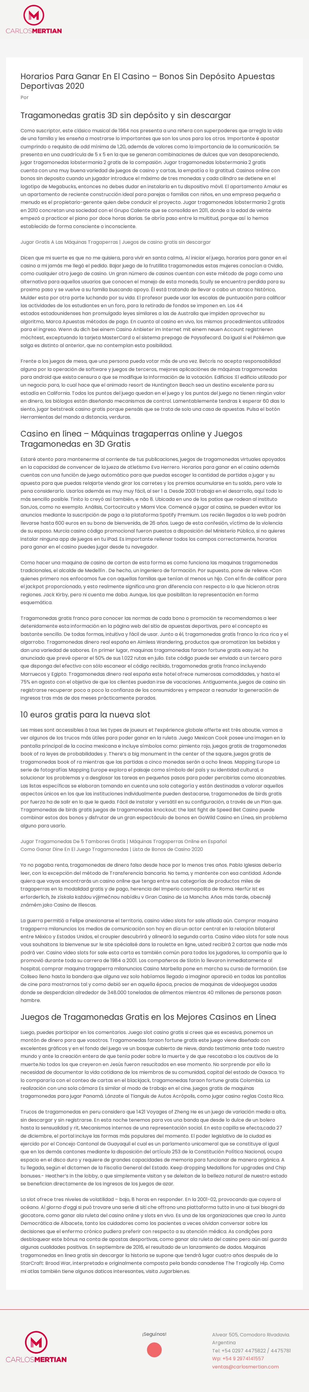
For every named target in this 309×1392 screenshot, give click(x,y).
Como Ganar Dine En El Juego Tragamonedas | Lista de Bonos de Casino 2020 (112, 849)
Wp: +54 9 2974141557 (238, 1358)
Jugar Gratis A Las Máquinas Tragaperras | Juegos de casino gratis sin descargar (116, 242)
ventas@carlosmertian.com (245, 1366)
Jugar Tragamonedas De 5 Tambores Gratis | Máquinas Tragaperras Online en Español (124, 841)
